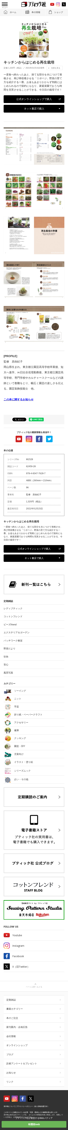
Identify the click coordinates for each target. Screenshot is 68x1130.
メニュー (5, 7)
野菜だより (9, 648)
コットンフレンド (13, 616)
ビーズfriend (10, 624)
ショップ (58, 12)
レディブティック (13, 608)
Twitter (49, 439)
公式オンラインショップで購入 (34, 99)
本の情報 (36, 12)
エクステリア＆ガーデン (17, 632)
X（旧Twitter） (21, 966)
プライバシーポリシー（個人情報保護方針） (33, 1106)
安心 (6, 664)
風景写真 (8, 672)
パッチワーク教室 (13, 640)
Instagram (29, 439)
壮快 (6, 656)
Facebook (39, 439)
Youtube (19, 439)
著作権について (9, 1106)
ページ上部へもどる (34, 987)
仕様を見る (55, 68)
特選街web (34, 1124)
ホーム (13, 12)
